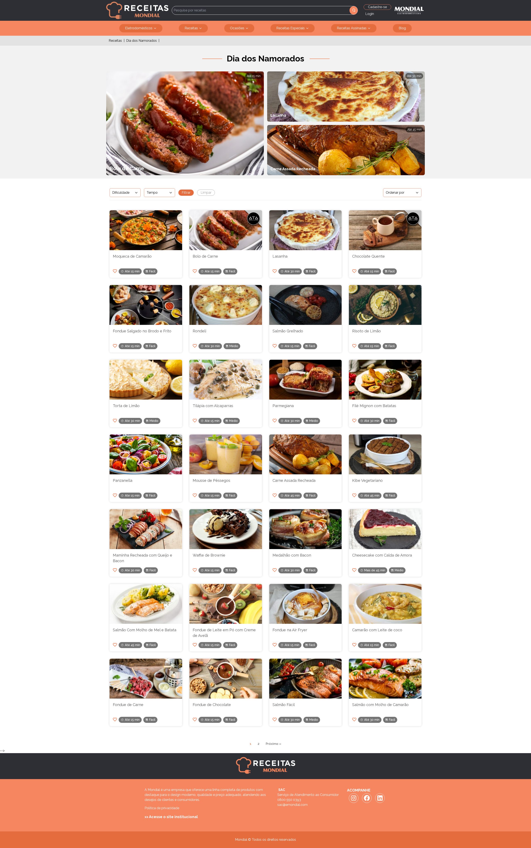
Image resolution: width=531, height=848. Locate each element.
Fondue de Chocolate (212, 704)
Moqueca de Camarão (132, 256)
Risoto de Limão (366, 331)
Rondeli (199, 331)
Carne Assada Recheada (294, 480)
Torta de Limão (126, 406)
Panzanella (122, 480)
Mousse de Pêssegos (211, 480)
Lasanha (280, 256)
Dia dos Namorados (141, 41)
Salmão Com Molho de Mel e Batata (144, 630)
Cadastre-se (377, 7)
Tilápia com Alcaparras (213, 406)
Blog (402, 28)
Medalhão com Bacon (292, 555)
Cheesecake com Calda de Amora (382, 555)
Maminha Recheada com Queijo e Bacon (142, 558)
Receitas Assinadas (352, 28)
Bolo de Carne (205, 256)
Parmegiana (283, 406)
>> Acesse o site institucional (171, 817)
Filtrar (186, 193)
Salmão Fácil (284, 704)
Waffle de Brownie (209, 555)
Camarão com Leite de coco (377, 630)
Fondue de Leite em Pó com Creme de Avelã (224, 633)
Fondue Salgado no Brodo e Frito (142, 331)
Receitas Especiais (290, 28)
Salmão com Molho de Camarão (380, 704)
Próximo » (273, 744)
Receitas (191, 28)
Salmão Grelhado (288, 331)
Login (369, 14)
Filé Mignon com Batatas (374, 406)
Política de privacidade (162, 808)
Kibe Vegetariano (367, 480)
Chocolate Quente (368, 256)
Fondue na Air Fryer (290, 630)
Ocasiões (237, 28)
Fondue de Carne (128, 704)
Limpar (206, 193)
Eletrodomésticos (138, 28)
